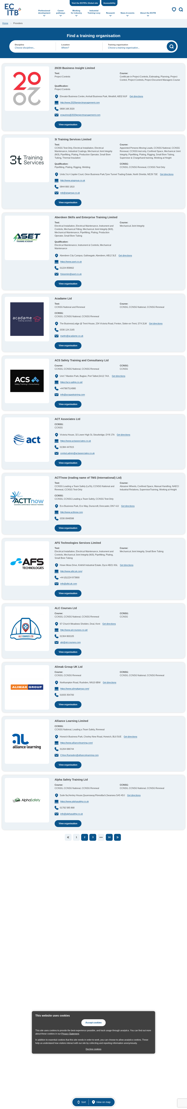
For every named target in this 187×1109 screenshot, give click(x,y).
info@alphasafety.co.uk (71, 814)
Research (110, 13)
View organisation (66, 125)
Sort (83, 1102)
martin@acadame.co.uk (71, 336)
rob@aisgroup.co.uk (70, 193)
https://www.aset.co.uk (71, 262)
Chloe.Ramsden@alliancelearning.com (79, 755)
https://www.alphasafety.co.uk (74, 801)
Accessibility (109, 3)
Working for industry (76, 11)
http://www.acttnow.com (71, 512)
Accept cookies (93, 1022)
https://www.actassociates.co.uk (75, 441)
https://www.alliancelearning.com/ (76, 743)
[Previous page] (68, 837)
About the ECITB (148, 13)
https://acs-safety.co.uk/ (71, 382)
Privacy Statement (70, 1034)
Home (5, 23)
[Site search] (180, 9)
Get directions (136, 96)
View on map (103, 1102)
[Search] (171, 46)
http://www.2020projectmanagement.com (80, 102)
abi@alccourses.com (70, 642)
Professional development (44, 11)
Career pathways (60, 11)
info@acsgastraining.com (72, 394)
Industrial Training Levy (94, 11)
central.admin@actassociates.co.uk (77, 453)
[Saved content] (174, 9)
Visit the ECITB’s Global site (85, 3)
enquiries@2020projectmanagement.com (80, 115)
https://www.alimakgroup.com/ (74, 689)
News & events (127, 13)
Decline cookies (93, 1049)
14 (109, 837)
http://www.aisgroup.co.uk (72, 180)
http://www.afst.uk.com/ (71, 571)
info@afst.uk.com (68, 584)
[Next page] (117, 837)
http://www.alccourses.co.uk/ (74, 630)
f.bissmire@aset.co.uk (71, 274)
